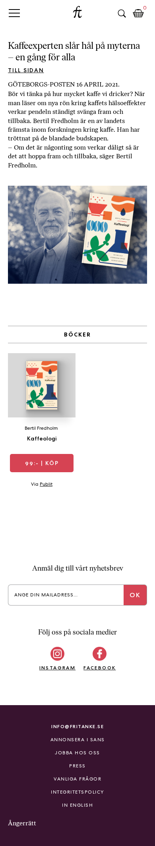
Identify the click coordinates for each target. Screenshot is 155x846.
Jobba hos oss (77, 753)
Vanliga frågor (77, 779)
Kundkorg (138, 13)
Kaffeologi (42, 438)
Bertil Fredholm (41, 428)
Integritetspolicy (77, 792)
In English (77, 805)
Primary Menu (14, 12)
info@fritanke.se (77, 726)
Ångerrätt (22, 823)
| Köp (42, 463)
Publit (46, 484)
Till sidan (26, 70)
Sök (121, 13)
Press (77, 766)
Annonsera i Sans (77, 739)
